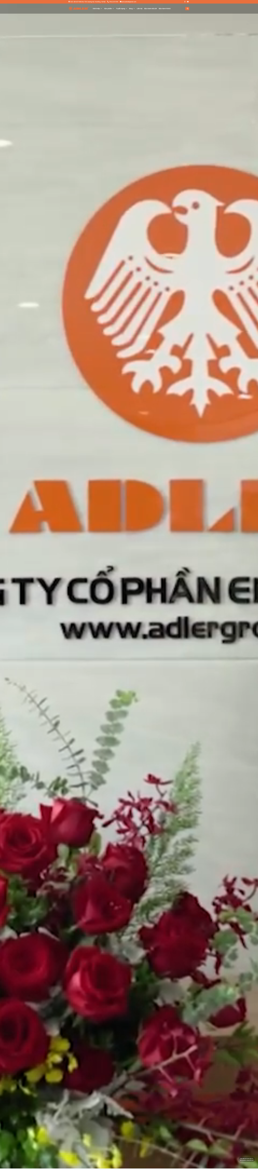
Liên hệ (139, 8)
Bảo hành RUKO (165, 8)
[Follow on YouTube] (188, 2)
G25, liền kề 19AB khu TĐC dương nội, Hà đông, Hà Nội (87, 2)
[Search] (187, 8)
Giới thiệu (96, 8)
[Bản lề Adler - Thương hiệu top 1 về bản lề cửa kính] (79, 9)
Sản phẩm (108, 8)
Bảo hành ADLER (150, 8)
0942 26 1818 (113, 2)
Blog (131, 8)
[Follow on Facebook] (185, 2)
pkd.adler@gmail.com (129, 2)
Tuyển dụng (120, 8)
